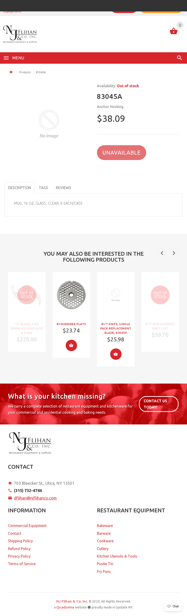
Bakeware (105, 526)
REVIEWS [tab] (63, 188)
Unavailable (121, 153)
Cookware (105, 541)
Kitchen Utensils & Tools (117, 556)
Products (25, 72)
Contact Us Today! (155, 404)
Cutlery (103, 549)
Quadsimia (65, 607)
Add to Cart (71, 345)
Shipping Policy (20, 541)
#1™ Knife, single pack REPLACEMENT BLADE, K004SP (115, 328)
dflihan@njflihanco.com (35, 498)
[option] (27, 312)
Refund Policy (19, 549)
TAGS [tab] (43, 188)
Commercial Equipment (27, 526)
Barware (104, 533)
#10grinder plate (71, 324)
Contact (14, 533)
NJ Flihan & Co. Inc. (72, 601)
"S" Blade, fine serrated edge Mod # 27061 (26, 328)
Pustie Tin (105, 564)
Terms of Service (22, 564)
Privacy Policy (19, 556)
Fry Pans (104, 571)
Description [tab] (19, 188)
